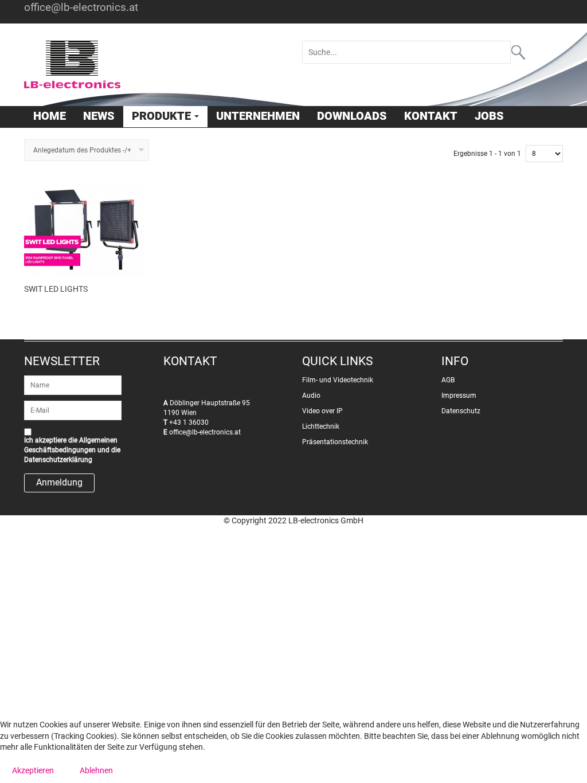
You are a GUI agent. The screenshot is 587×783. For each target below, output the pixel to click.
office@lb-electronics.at (81, 7)
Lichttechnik (320, 426)
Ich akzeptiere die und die (72, 450)
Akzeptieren (33, 770)
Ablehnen (96, 770)
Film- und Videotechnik (337, 380)
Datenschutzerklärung (58, 460)
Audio (311, 395)
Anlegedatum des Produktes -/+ (82, 150)
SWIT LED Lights (56, 288)
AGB (448, 380)
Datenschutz (460, 411)
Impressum (458, 395)
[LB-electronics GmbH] (154, 65)
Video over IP (322, 411)
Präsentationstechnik (335, 442)
